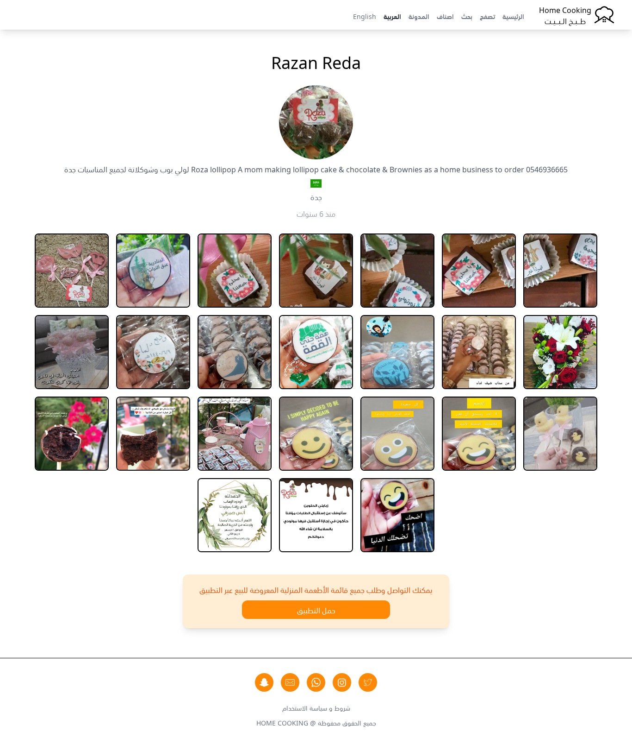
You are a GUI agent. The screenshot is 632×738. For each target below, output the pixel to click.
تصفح (487, 15)
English (364, 15)
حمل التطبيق (316, 609)
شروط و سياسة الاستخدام (316, 707)
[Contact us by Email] (290, 682)
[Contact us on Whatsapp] (316, 682)
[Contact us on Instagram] (342, 682)
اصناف (445, 15)
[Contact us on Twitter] (368, 682)
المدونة (419, 15)
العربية (392, 15)
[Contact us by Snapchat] (264, 682)
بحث (466, 15)
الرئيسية (513, 15)
